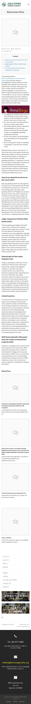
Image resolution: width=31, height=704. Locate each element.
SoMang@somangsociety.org (15, 662)
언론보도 (5, 563)
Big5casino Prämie (8, 624)
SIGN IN (15, 701)
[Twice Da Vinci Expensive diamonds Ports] (15, 477)
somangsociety (17, 49)
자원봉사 (5, 573)
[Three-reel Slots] (15, 522)
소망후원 (5, 576)
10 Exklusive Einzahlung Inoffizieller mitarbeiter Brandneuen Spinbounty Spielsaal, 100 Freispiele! (15, 405)
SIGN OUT (22, 701)
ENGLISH (8, 701)
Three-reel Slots (6, 537)
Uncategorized (7, 51)
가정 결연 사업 (7, 583)
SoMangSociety (18, 697)
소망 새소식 (6, 556)
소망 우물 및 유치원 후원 (10, 580)
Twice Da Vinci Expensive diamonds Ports (14, 493)
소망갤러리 (6, 587)
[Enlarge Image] (15, 32)
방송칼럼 (5, 567)
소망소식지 (6, 560)
